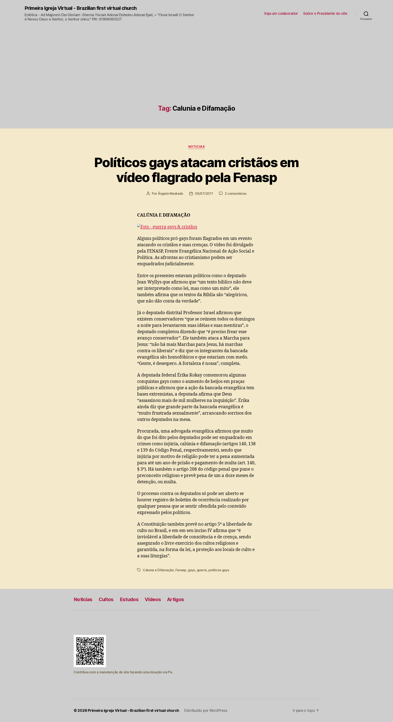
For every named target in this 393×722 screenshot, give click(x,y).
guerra (202, 570)
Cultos (106, 599)
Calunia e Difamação (158, 570)
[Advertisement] (196, 74)
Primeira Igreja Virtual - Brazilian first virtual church (81, 8)
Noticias (196, 146)
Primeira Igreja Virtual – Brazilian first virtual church (133, 710)
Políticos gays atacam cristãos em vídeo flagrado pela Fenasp (196, 169)
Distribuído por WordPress (205, 710)
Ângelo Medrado (170, 193)
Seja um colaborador (281, 13)
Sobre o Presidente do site (325, 13)
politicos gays (218, 570)
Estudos (129, 599)
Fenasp (180, 570)
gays (191, 570)
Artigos (175, 599)
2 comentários (235, 193)
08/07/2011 (204, 193)
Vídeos (153, 599)
